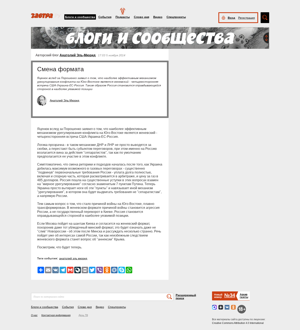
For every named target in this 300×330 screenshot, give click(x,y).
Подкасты (123, 17)
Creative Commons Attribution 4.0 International (238, 323)
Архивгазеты (244, 296)
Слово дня (141, 17)
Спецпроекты (176, 17)
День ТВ (83, 315)
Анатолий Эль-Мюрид (78, 55)
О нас (34, 315)
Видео (157, 17)
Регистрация (246, 17)
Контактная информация (56, 315)
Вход (231, 17)
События (104, 17)
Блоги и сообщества (80, 17)
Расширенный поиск (186, 296)
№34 (229, 295)
